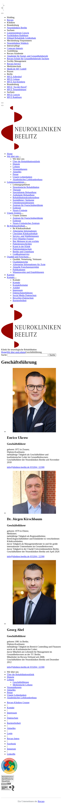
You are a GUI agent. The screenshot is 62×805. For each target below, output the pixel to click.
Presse (15, 174)
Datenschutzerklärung (23, 293)
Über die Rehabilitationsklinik (26, 161)
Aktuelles (17, 172)
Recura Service (14, 64)
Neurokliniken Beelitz (17, 27)
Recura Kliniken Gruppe (18, 702)
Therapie (17, 190)
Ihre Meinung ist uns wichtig (26, 241)
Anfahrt (16, 287)
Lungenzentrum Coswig (18, 33)
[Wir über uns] (20, 157)
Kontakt (10, 277)
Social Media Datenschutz (24, 295)
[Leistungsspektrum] (25, 182)
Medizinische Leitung (22, 685)
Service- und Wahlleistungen (26, 236)
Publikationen (19, 269)
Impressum (18, 290)
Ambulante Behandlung (23, 195)
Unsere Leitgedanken (22, 177)
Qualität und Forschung (17, 257)
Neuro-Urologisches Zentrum (26, 223)
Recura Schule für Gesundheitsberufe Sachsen (28, 58)
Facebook (11, 743)
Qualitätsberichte (20, 262)
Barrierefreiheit (19, 300)
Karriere (10, 275)
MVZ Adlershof (14, 76)
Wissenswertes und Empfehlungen (28, 272)
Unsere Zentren (14, 213)
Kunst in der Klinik (21, 246)
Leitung (16, 166)
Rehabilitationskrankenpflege (26, 197)
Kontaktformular (20, 285)
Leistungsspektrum (15, 182)
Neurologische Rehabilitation (26, 187)
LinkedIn (11, 754)
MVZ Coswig (13, 94)
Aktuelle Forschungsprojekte (26, 267)
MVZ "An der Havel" (17, 87)
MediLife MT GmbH (16, 69)
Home (10, 154)
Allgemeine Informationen (25, 231)
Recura (10, 20)
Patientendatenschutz (22, 249)
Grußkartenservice (21, 254)
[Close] (2, 13)
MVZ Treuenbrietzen (16, 89)
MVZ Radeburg (14, 97)
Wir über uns (13, 156)
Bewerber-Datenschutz (23, 298)
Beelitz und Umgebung (23, 251)
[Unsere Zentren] (22, 213)
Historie (16, 164)
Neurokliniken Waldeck (18, 43)
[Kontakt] (15, 278)
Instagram (11, 749)
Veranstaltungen (20, 169)
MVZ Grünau (13, 79)
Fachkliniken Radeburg (17, 35)
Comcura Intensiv (15, 48)
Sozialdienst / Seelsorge (23, 200)
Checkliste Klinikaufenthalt (25, 233)
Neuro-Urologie (20, 210)
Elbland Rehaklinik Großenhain (21, 38)
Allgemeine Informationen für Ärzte (29, 264)
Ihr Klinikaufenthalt (16, 226)
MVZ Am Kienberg (16, 82)
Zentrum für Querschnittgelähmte (28, 205)
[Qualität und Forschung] (29, 257)
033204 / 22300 (37, 467)
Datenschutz (12, 718)
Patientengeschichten (22, 244)
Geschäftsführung (21, 682)
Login (9, 733)
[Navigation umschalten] (2, 102)
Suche (4, 355)
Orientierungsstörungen (23, 202)
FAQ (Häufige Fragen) (23, 238)
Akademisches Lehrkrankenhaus (27, 179)
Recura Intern (13, 738)
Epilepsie (17, 208)
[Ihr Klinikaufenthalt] (26, 226)
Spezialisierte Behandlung (24, 192)
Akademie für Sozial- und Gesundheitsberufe (27, 56)
